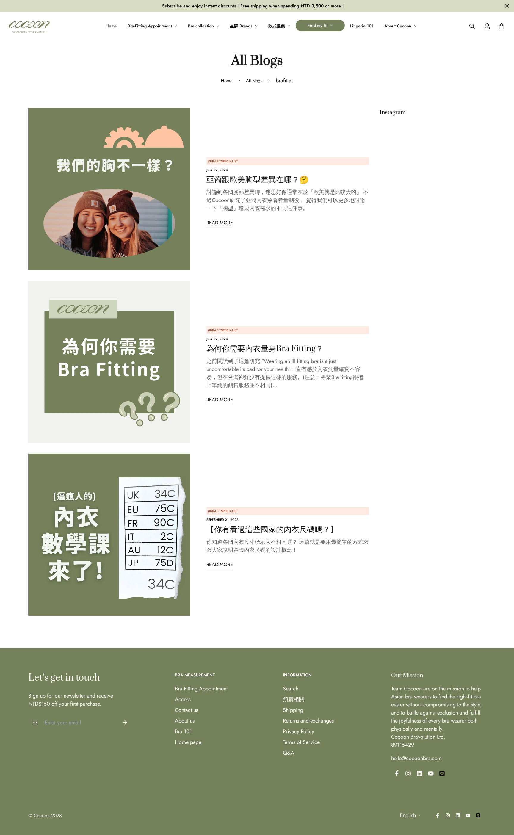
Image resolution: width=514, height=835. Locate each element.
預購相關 (293, 699)
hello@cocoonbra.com (416, 758)
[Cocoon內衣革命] (29, 26)
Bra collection (201, 26)
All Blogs (254, 80)
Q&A (288, 752)
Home (111, 26)
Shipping (293, 710)
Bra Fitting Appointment (201, 688)
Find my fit (317, 25)
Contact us (186, 710)
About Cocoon (397, 26)
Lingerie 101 (362, 26)
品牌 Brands (241, 26)
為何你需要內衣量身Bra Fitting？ (264, 349)
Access (183, 699)
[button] (500, 26)
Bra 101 (183, 731)
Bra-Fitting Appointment (150, 26)
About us (185, 720)
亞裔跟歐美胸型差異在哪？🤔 (257, 180)
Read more (219, 222)
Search (290, 688)
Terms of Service (301, 742)
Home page (188, 742)
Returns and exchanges (308, 720)
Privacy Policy (298, 731)
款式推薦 (276, 26)
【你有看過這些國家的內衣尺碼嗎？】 (272, 529)
